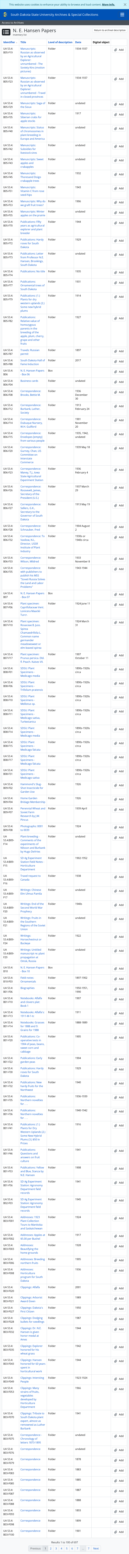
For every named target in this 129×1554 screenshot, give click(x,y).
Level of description (60, 42)
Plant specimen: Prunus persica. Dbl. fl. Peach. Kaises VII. (32, 658)
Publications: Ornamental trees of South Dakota (32, 285)
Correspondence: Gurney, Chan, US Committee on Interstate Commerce (30, 454)
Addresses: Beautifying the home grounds (29, 1248)
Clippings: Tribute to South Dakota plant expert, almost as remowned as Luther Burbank (32, 1421)
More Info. (108, 4)
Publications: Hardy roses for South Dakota (32, 243)
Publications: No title (32, 271)
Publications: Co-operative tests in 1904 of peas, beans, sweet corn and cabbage (32, 1044)
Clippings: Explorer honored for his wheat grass (31, 1349)
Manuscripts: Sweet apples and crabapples (32, 163)
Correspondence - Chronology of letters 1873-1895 (31, 1438)
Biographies (27, 988)
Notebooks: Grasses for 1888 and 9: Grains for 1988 (32, 1026)
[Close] (125, 4)
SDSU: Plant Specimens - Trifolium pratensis (31, 686)
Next (96, 1548)
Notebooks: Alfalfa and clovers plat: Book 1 (31, 1001)
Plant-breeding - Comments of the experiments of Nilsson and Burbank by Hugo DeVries (32, 844)
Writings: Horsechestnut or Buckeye (31, 939)
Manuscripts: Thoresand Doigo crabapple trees (30, 177)
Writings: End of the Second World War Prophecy (32, 907)
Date (78, 42)
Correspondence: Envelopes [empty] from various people (32, 436)
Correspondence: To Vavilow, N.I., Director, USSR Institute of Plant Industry (32, 543)
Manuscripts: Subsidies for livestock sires (28, 149)
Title (23, 42)
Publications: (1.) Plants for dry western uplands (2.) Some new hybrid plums (32, 303)
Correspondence (30, 1449)
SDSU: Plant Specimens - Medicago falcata (30, 745)
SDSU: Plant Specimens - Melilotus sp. (27, 700)
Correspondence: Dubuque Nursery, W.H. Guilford (31, 422)
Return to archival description (110, 30)
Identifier (9, 42)
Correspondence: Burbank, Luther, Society (30, 408)
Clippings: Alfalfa (30, 1287)
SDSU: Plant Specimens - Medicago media (30, 672)
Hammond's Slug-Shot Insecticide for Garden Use (31, 787)
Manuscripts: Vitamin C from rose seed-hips (32, 191)
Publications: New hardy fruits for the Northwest (31, 1086)
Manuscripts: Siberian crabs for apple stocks (31, 117)
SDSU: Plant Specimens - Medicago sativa (29, 773)
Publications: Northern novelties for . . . (31, 1100)
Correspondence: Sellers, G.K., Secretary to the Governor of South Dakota (31, 512)
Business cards (29, 381)
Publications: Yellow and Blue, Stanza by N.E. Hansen (32, 1171)
